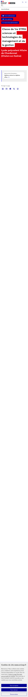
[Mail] (6, 88)
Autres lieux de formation (11, 22)
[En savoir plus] (9, 77)
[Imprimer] (2, 88)
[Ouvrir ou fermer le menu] (26, 2)
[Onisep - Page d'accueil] (11, 3)
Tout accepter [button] (14, 685)
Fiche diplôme (8, 19)
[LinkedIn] (10, 88)
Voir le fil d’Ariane (5, 9)
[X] (14, 88)
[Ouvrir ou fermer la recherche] (22, 2)
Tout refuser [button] (14, 690)
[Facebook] (17, 88)
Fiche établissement (9, 16)
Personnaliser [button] (14, 694)
